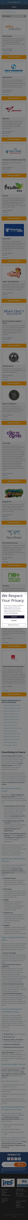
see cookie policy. (14, 613)
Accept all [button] (14, 617)
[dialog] (14, 610)
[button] (14, 624)
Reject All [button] (14, 620)
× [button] (25, 593)
